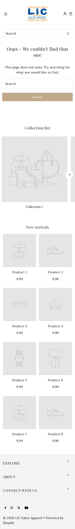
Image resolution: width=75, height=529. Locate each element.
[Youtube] (26, 508)
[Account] (65, 13)
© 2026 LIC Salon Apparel (22, 518)
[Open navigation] (12, 13)
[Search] (68, 33)
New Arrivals (37, 227)
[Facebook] (5, 508)
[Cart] (70, 13)
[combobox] (37, 33)
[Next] (69, 175)
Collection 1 (34, 207)
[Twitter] (18, 508)
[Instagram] (11, 508)
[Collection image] (34, 169)
